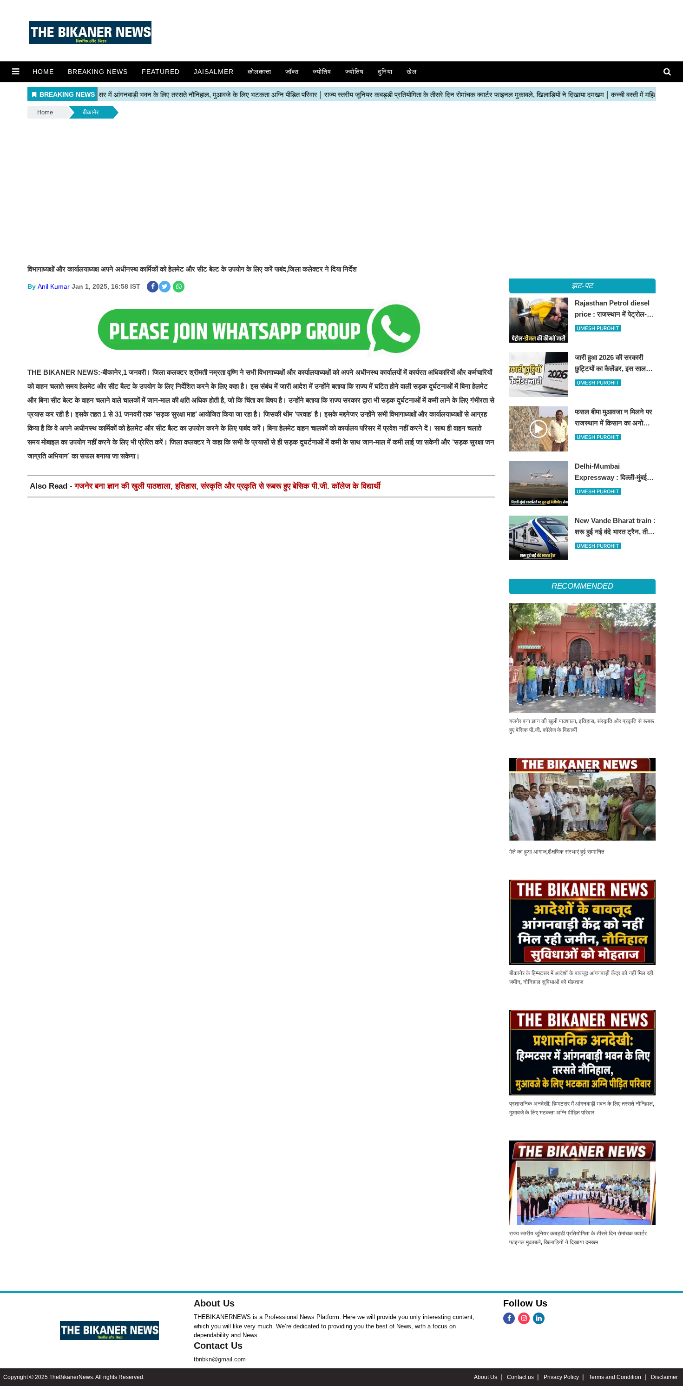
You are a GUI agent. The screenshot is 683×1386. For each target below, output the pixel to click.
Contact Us (218, 1345)
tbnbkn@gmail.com (220, 1359)
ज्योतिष (322, 71)
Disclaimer (664, 1377)
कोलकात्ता (259, 71)
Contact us (520, 1377)
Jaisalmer (214, 71)
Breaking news (98, 71)
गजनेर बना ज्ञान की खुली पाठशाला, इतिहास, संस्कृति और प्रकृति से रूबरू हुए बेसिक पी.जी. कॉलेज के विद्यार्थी (228, 486)
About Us (214, 1303)
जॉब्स (292, 71)
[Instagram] (524, 1318)
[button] (15, 71)
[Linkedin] (539, 1318)
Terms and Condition (615, 1377)
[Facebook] (509, 1318)
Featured (161, 71)
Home (43, 71)
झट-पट (582, 285)
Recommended (582, 586)
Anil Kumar (54, 286)
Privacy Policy (561, 1377)
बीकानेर (91, 112)
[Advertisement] (341, 190)
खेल (412, 71)
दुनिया (385, 71)
